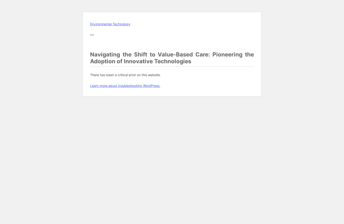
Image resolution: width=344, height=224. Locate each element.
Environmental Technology (110, 24)
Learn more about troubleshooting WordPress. (125, 86)
